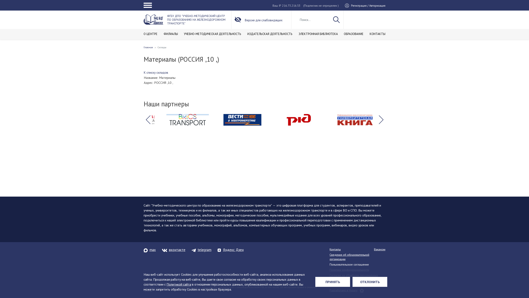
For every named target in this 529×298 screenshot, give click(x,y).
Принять (332, 282)
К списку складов (156, 72)
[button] (148, 119)
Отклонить (370, 282)
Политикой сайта (179, 284)
